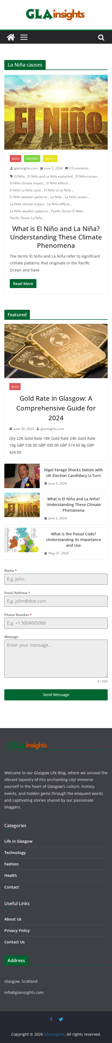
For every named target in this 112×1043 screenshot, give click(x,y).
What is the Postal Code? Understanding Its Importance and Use (73, 539)
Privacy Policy (17, 930)
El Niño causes (87, 176)
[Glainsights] (10, 37)
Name (10, 570)
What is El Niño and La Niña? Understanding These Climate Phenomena (56, 237)
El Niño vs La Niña (57, 190)
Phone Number (18, 614)
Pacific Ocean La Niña (26, 218)
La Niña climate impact (27, 204)
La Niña (56, 197)
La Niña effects (58, 204)
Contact (11, 887)
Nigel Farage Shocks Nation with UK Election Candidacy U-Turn (73, 472)
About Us (12, 919)
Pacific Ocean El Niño (67, 211)
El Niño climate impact (26, 183)
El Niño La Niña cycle (25, 190)
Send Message (56, 694)
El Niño (19, 176)
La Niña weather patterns (29, 211)
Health (50, 158)
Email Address (17, 592)
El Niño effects (57, 183)
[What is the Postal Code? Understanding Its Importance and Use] (22, 544)
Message (11, 636)
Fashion (11, 864)
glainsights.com (26, 168)
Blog (15, 158)
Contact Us (14, 941)
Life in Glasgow (18, 841)
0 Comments (79, 168)
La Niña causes (76, 197)
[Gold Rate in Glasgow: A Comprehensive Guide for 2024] (56, 351)
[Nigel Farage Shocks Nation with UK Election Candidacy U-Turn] (22, 477)
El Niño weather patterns (28, 197)
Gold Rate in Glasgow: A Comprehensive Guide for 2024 (56, 408)
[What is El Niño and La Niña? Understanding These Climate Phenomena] (56, 112)
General (32, 158)
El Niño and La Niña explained (50, 176)
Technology (15, 852)
